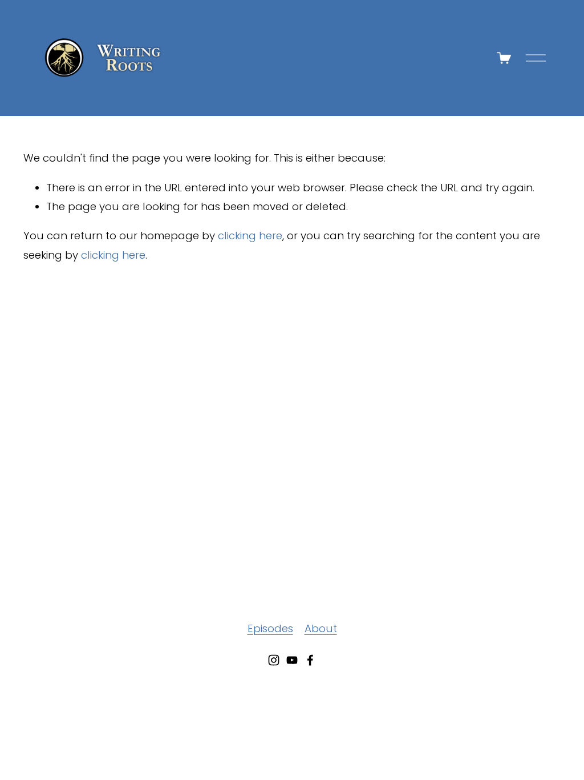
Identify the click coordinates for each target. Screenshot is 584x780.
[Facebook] (310, 660)
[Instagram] (273, 660)
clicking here (250, 235)
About (321, 628)
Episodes (270, 628)
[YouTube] (292, 660)
